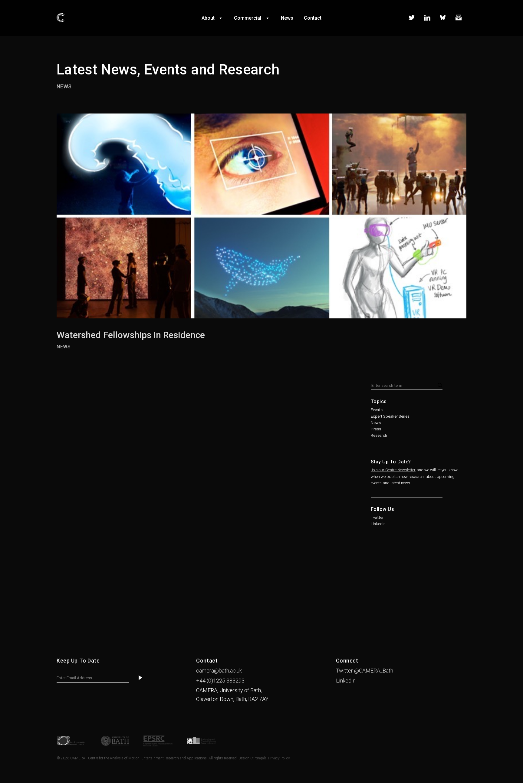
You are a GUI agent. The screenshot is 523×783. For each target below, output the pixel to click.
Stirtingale (258, 758)
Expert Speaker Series (390, 416)
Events (377, 409)
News (64, 86)
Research (379, 435)
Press (376, 429)
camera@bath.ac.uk (219, 670)
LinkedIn (378, 523)
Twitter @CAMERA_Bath (364, 670)
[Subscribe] (140, 678)
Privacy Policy (279, 758)
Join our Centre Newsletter (393, 470)
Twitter (377, 517)
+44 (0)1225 (220, 680)
